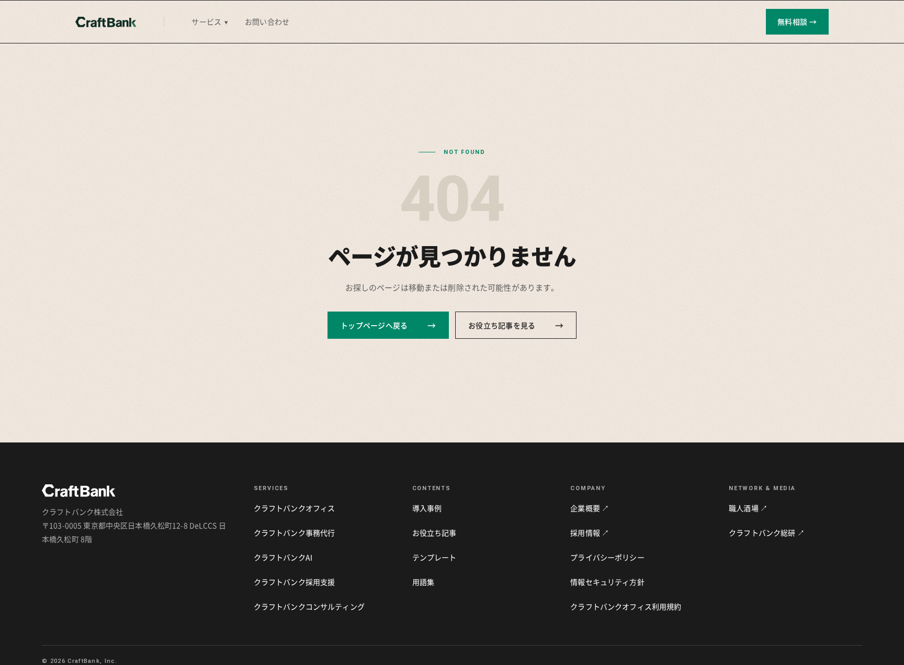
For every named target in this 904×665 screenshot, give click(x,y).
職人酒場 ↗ (748, 508)
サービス (209, 21)
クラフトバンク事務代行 (294, 532)
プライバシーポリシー (607, 557)
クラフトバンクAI (283, 557)
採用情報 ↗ (589, 532)
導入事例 (427, 508)
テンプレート (434, 557)
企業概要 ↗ (589, 508)
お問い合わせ (267, 21)
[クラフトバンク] (106, 22)
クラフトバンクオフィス (294, 508)
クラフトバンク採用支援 (294, 582)
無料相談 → (797, 21)
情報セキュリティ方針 (607, 582)
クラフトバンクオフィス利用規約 (625, 606)
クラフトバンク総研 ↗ (767, 532)
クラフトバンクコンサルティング (309, 606)
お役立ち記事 (434, 532)
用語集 (423, 582)
